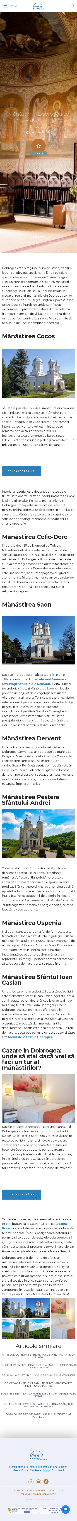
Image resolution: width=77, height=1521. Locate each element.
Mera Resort (39, 1466)
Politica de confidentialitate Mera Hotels (38, 1490)
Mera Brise (58, 1466)
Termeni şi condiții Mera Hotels (38, 1494)
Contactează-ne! (22, 471)
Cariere (36, 1470)
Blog (46, 1470)
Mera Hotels (18, 1466)
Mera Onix (21, 1470)
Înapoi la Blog (41, 132)
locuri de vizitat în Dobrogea (30, 1037)
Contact (57, 1470)
